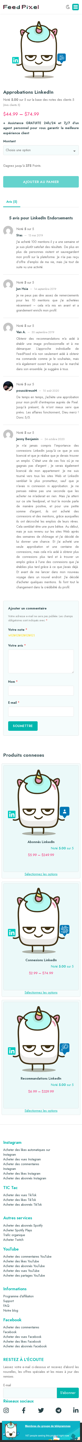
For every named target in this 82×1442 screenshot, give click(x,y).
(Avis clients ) (11, 105)
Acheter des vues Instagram (22, 1159)
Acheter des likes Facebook (22, 1341)
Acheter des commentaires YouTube (27, 1256)
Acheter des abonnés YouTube (24, 1266)
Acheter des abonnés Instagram (24, 1178)
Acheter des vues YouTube (21, 1270)
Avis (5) (11, 201)
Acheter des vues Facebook (22, 1336)
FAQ (6, 1305)
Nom (13, 681)
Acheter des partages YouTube (24, 1275)
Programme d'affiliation (18, 1296)
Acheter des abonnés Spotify (23, 1225)
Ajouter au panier (41, 181)
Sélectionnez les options (41, 874)
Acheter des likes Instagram (21, 1173)
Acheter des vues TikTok (19, 1195)
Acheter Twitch (13, 1239)
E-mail (14, 702)
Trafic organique (14, 1235)
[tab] (11, 202)
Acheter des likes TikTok (19, 1200)
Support (8, 1301)
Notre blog (10, 1310)
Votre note (17, 629)
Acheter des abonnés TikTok (22, 1204)
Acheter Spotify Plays (17, 1230)
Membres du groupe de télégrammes (47, 1426)
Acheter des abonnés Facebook (25, 1346)
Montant (9, 141)
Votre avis (17, 645)
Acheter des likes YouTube (21, 1261)
